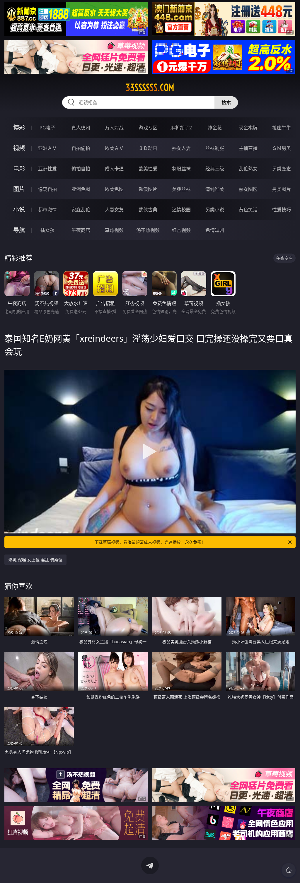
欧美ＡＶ (114, 148)
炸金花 (215, 127)
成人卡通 (114, 168)
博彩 (19, 127)
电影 (19, 168)
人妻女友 (114, 209)
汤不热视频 (148, 230)
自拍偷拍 (80, 148)
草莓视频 (114, 230)
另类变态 (281, 168)
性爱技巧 (281, 209)
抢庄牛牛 (281, 127)
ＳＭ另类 (281, 148)
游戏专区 (148, 127)
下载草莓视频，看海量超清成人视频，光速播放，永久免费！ (150, 542)
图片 (19, 189)
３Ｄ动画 (148, 148)
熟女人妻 (181, 148)
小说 (19, 209)
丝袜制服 (214, 148)
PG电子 (47, 127)
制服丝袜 (181, 168)
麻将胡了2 (181, 127)
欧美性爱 (148, 168)
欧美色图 (114, 189)
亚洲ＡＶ (47, 148)
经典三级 (214, 168)
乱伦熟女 (248, 168)
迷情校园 (181, 209)
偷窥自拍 (47, 189)
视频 (19, 148)
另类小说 (214, 209)
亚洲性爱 (47, 168)
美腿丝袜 (181, 189)
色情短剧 (214, 230)
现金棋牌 (248, 127)
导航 (19, 230)
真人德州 (80, 127)
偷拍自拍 (80, 168)
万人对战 (114, 127)
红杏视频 (181, 230)
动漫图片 (148, 189)
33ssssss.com (150, 87)
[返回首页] (289, 870)
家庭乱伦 (80, 209)
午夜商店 (80, 230)
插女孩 (47, 230)
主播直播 (248, 148)
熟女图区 (248, 189)
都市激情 (47, 209)
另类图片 (281, 189)
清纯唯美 (214, 189)
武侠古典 (148, 209)
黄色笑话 (248, 209)
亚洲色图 (80, 189)
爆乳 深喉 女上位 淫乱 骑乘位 (35, 559)
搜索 (226, 102)
